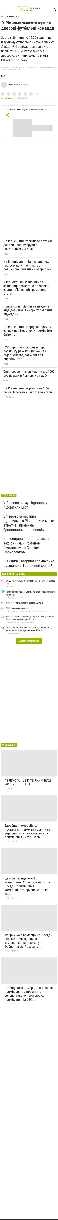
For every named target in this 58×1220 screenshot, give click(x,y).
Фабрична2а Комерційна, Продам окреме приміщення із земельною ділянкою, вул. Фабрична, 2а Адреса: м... (29, 941)
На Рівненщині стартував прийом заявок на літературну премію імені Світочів (28, 330)
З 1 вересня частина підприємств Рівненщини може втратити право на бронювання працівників (28, 523)
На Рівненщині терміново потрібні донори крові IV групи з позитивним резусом (28, 245)
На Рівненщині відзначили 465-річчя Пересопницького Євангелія (28, 390)
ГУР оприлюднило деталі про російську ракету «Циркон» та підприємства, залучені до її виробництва (24, 353)
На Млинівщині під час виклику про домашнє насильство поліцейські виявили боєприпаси (27, 265)
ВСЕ (3, 76)
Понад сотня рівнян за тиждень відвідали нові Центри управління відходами (28, 310)
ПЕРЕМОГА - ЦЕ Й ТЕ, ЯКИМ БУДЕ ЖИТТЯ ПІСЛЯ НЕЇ (28, 782)
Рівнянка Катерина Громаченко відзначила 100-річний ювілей (28, 563)
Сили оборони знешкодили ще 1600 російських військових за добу (29, 373)
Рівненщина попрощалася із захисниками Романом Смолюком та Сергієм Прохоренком (26, 545)
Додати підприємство (29, 641)
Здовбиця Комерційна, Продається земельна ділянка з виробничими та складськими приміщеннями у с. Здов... (27, 831)
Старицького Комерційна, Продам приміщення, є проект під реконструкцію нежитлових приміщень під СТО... (29, 993)
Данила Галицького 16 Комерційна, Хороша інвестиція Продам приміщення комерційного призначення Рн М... (27, 886)
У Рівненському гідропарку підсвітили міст (25, 505)
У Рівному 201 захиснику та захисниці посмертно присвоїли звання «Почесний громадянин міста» (26, 288)
